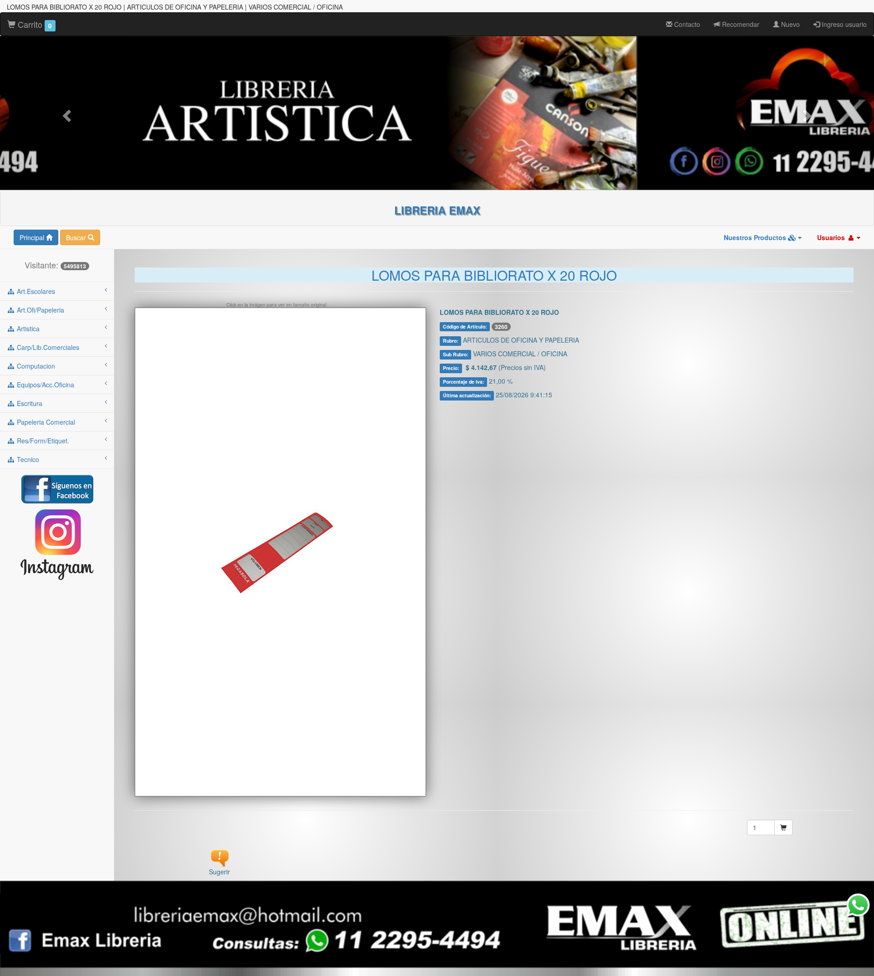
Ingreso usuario (843, 24)
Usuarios (832, 237)
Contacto (686, 24)
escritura (28, 403)
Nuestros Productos (756, 237)
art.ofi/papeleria (39, 309)
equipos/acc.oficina (44, 384)
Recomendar (739, 24)
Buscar (77, 237)
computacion (35, 365)
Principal (33, 237)
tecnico (27, 459)
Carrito (33, 24)
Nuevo (789, 24)
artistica (27, 328)
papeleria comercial (45, 421)
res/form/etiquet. (42, 440)
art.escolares (35, 291)
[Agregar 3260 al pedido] (783, 827)
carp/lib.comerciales (47, 347)
